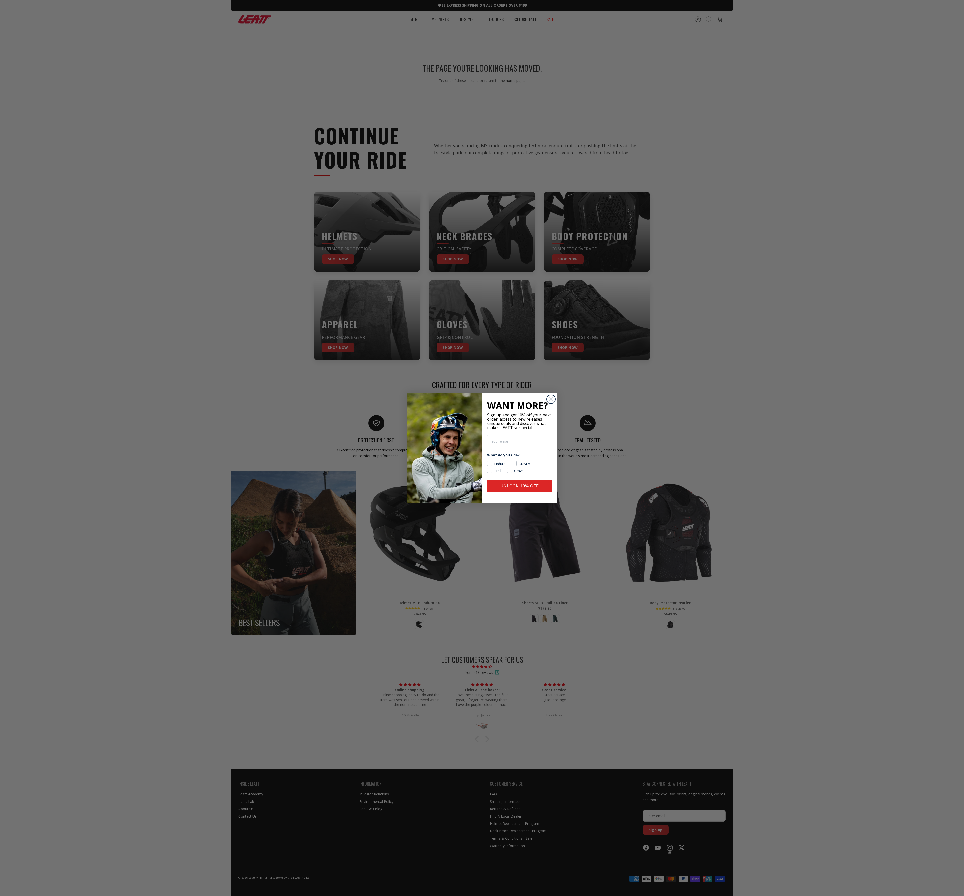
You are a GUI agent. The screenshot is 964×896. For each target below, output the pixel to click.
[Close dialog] (551, 399)
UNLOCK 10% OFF (519, 486)
